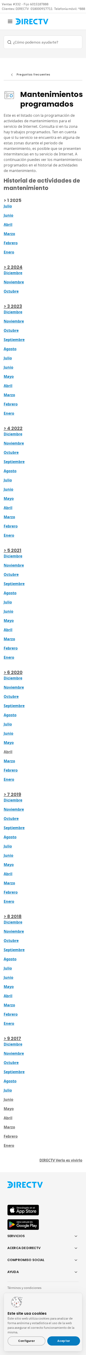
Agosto (10, 348)
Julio (8, 206)
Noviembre (14, 282)
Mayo (9, 376)
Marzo (9, 233)
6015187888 (39, 4)
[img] (10, 21)
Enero (9, 252)
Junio (8, 367)
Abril (8, 224)
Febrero (11, 242)
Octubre (11, 291)
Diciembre (13, 272)
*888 (81, 9)
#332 (17, 4)
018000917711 (42, 9)
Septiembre (14, 339)
